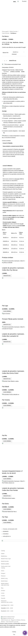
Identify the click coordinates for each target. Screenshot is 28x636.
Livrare (2, 593)
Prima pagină (5, 31)
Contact (3, 595)
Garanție (3, 598)
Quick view (3, 514)
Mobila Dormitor (14, 31)
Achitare (3, 590)
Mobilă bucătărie (5, 563)
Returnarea (3, 600)
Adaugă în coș (12, 60)
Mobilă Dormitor (5, 561)
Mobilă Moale (4, 581)
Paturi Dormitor (6, 33)
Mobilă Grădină (4, 583)
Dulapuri (3, 573)
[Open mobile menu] (1, 1)
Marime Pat (5, 52)
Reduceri (3, 576)
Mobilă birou (4, 556)
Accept (2, 629)
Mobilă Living (4, 578)
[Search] (11, 1)
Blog (2, 588)
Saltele (2, 553)
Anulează (14, 54)
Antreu (2, 570)
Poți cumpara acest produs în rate (13, 64)
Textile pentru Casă (5, 566)
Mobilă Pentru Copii (6, 558)
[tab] (6, 71)
